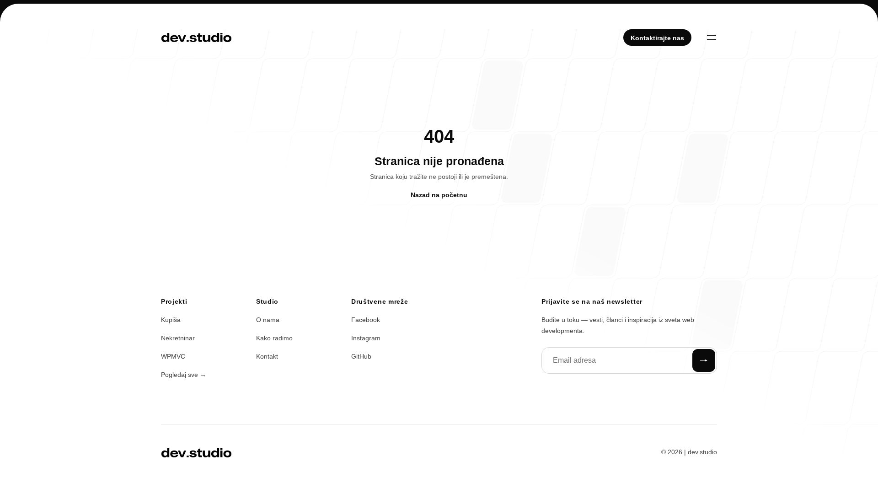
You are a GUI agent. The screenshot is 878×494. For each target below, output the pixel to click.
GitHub (361, 356)
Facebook (365, 319)
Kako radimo (274, 338)
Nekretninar (178, 338)
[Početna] (196, 37)
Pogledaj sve (183, 374)
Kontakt (267, 356)
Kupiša (171, 319)
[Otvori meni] (711, 37)
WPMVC (173, 356)
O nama (267, 319)
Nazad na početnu (439, 195)
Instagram (365, 338)
